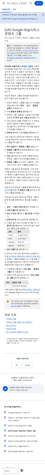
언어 (7, 467)
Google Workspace (18, 19)
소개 (14, 9)
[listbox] (11, 471)
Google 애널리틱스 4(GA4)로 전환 (22, 58)
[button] (3, 3)
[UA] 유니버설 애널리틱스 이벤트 (20, 426)
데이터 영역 (15, 306)
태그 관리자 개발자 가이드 (17, 332)
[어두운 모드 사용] (22, 470)
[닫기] (43, 15)
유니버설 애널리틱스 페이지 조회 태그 (24, 256)
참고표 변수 (11, 325)
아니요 (27, 365)
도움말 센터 (6, 9)
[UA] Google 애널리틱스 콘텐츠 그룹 (22, 431)
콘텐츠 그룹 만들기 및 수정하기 (19, 322)
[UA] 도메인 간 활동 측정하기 (18, 446)
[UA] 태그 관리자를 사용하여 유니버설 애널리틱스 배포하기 (24, 419)
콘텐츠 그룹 (26, 66)
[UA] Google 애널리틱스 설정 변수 (20, 451)
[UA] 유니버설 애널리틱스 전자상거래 (21, 436)
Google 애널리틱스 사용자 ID (19, 413)
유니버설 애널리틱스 (12, 407)
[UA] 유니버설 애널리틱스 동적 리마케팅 (23, 441)
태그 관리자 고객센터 (17, 3)
